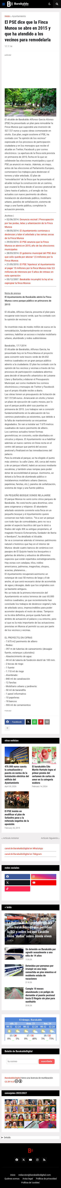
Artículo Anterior (11, 838)
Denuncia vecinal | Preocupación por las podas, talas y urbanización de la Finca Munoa (29, 223)
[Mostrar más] (7, 728)
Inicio (7, 16)
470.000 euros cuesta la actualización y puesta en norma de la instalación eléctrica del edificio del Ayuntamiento (17, 774)
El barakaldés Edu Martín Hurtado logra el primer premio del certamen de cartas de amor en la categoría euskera (44, 774)
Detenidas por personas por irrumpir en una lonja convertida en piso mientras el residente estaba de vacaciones (40, 972)
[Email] (47, 722)
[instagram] (43, 876)
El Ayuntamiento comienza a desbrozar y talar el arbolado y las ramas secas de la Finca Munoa (29, 234)
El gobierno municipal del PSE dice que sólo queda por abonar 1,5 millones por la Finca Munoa (30, 257)
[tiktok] (17, 888)
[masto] (17, 895)
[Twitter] (28, 722)
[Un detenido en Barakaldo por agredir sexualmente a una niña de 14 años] (14, 954)
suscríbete (46, 1061)
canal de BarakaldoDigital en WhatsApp (24, 848)
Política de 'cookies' (30, 1182)
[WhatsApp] (34, 722)
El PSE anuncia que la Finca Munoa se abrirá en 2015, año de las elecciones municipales (29, 246)
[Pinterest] (40, 722)
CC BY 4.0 (9, 1081)
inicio (12, 1175)
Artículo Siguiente (49, 838)
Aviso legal (28, 1178)
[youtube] (43, 882)
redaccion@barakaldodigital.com (34, 1175)
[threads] (43, 895)
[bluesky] (43, 888)
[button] (3, 4)
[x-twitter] (17, 882)
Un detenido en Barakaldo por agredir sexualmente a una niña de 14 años (40, 952)
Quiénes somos (12, 1178)
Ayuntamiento (19, 16)
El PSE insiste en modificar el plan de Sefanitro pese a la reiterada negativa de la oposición (17, 818)
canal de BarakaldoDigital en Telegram (23, 854)
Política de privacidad (46, 1178)
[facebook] (17, 876)
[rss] (44, 1159)
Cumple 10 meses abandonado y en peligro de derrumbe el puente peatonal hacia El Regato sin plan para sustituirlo (40, 995)
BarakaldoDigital (13, 1078)
